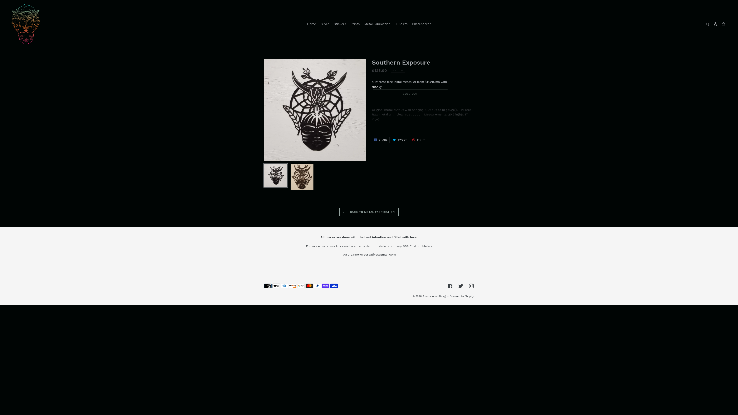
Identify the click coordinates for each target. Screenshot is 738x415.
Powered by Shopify (462, 296)
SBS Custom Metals (417, 246)
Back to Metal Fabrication (372, 211)
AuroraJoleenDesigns (436, 296)
